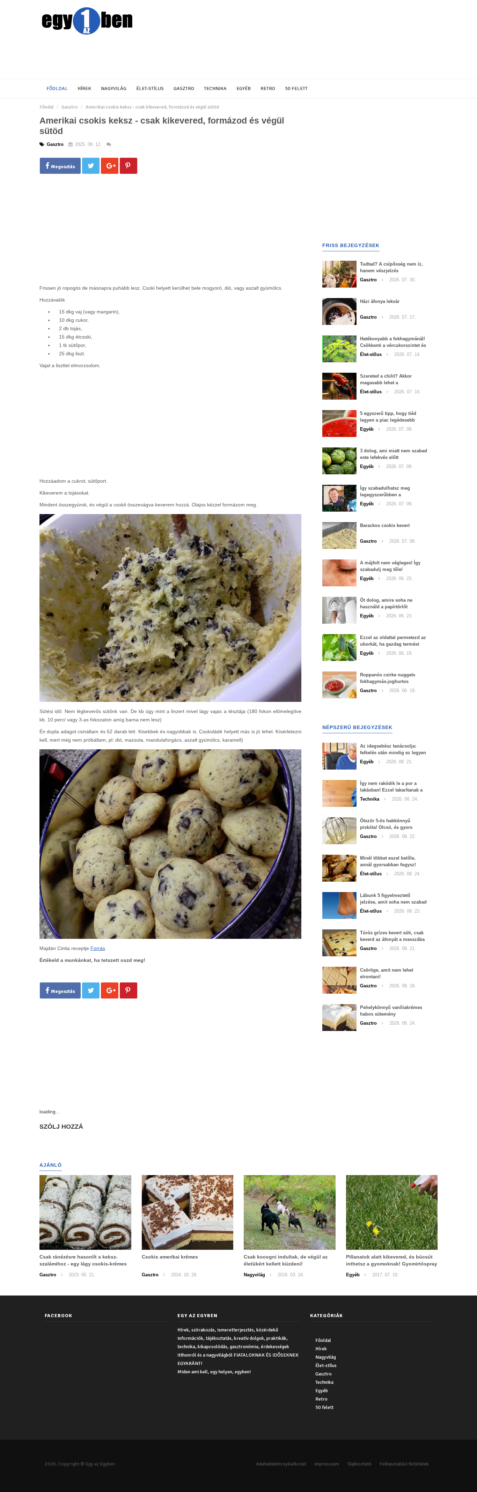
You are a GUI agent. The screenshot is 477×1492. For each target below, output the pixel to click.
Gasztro (184, 88)
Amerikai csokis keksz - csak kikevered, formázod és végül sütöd (152, 107)
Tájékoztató (359, 1464)
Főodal (46, 107)
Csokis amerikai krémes (170, 1257)
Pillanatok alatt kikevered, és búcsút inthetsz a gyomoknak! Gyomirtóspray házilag (391, 1264)
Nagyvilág (113, 88)
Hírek (84, 88)
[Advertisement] (208, 57)
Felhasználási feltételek (404, 1464)
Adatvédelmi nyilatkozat (281, 1464)
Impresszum (326, 1464)
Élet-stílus (150, 88)
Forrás (97, 948)
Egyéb (243, 88)
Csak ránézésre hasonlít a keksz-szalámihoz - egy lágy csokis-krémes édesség (83, 1264)
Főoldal (57, 88)
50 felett (296, 88)
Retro (267, 88)
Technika (215, 88)
